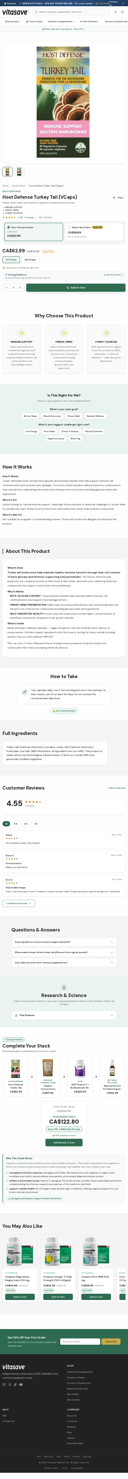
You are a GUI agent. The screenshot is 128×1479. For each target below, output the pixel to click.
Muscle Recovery (52, 416)
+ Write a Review (117, 788)
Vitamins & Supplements (60, 21)
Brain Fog (75, 438)
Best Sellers (73, 1394)
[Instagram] (4, 1384)
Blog (69, 1432)
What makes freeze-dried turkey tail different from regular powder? (51, 952)
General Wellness (95, 416)
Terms (65, 1468)
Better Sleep (30, 416)
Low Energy (31, 431)
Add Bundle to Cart (64, 1142)
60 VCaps (11, 259)
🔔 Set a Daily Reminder (64, 710)
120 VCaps (30, 259)
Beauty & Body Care (77, 1388)
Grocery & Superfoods (79, 1383)
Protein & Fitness (88, 21)
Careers (71, 1437)
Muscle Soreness (94, 431)
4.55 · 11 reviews (26, 217)
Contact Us (113, 3)
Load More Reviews (16, 903)
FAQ (4, 1415)
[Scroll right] (125, 1269)
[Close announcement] (123, 3)
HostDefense (19, 185)
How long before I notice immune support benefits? (42, 942)
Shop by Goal (11, 21)
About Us (72, 1415)
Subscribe (111, 1341)
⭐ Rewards (10, 3)
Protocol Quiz (36, 21)
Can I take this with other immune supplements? (41, 962)
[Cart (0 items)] (122, 12)
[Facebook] (9, 1384)
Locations (72, 1421)
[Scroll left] (3, 1269)
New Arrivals (73, 1399)
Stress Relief (73, 416)
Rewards (71, 1426)
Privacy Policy (51, 1468)
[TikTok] (15, 1384)
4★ (26, 823)
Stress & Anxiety (70, 431)
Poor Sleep (49, 431)
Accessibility (77, 1468)
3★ (35, 823)
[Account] (115, 12)
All (6, 823)
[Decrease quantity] (6, 288)
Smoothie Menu (75, 1443)
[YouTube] (20, 1384)
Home (5, 185)
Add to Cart (78, 287)
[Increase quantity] (20, 288)
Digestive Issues (56, 438)
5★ (15, 823)
